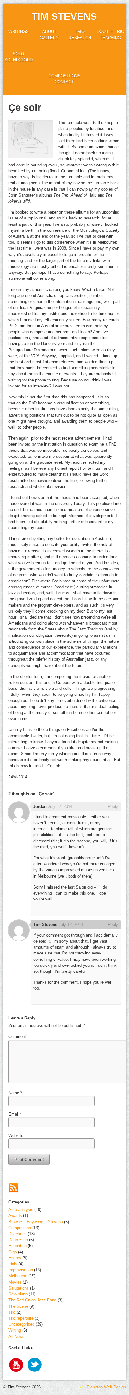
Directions (17, 1233)
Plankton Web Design (105, 1387)
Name (13, 1092)
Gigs (12, 1252)
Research (80, 37)
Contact (64, 81)
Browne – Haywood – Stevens (35, 1221)
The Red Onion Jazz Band (32, 1300)
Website (15, 1135)
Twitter (35, 1365)
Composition (19, 1227)
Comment (17, 1036)
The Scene (18, 1306)
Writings (18, 31)
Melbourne (17, 1275)
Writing (14, 1330)
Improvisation (20, 1270)
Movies (15, 1282)
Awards (15, 1215)
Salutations (18, 1288)
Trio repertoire (21, 1318)
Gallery (49, 37)
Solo (18, 53)
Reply (113, 806)
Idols (12, 1264)
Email (13, 1114)
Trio (80, 31)
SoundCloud (18, 59)
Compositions (64, 75)
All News (16, 1336)
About (49, 31)
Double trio (110, 31)
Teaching (110, 37)
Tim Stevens (64, 16)
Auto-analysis (20, 1209)
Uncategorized (21, 1324)
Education (17, 1245)
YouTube (16, 1365)
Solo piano (18, 1294)
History (14, 1258)
